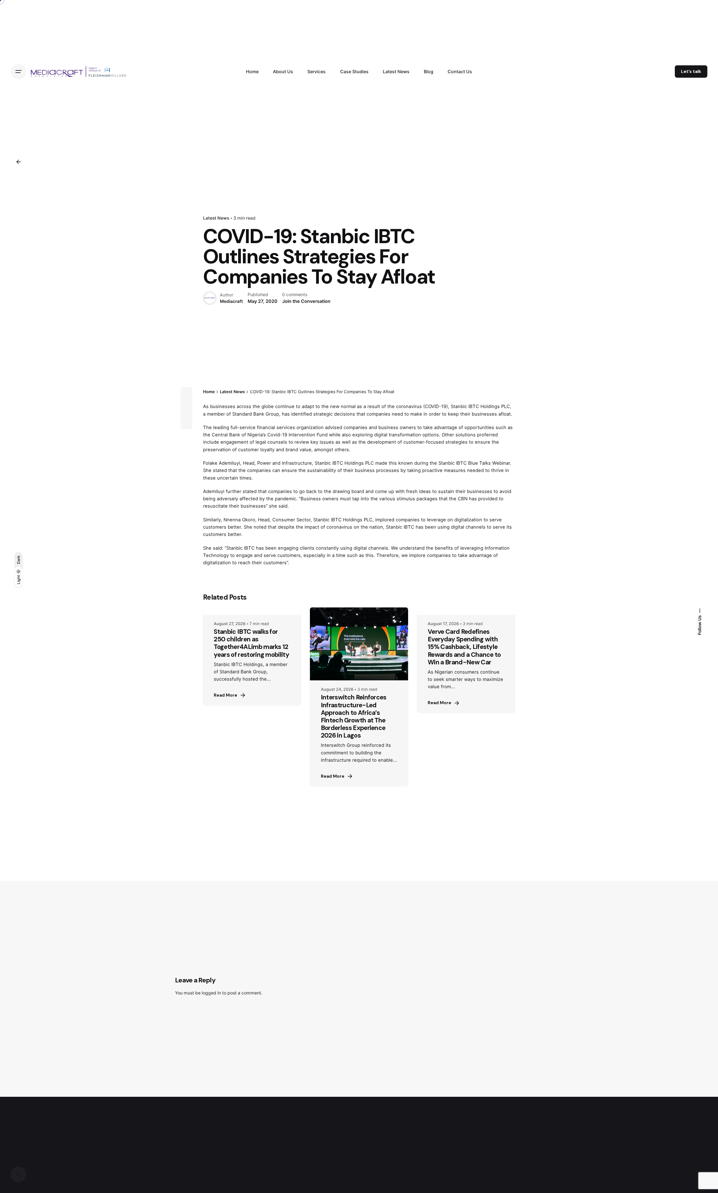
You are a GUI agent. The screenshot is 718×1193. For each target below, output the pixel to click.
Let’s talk (691, 71)
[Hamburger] (18, 71)
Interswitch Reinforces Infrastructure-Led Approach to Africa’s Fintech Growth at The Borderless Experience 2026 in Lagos (353, 716)
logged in (211, 993)
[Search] (18, 1174)
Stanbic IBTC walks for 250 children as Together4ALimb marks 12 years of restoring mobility (251, 643)
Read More (225, 695)
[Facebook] (186, 393)
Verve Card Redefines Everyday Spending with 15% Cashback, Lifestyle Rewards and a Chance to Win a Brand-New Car (464, 647)
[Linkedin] (186, 413)
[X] (186, 403)
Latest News (216, 218)
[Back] (18, 162)
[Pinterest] (186, 423)
